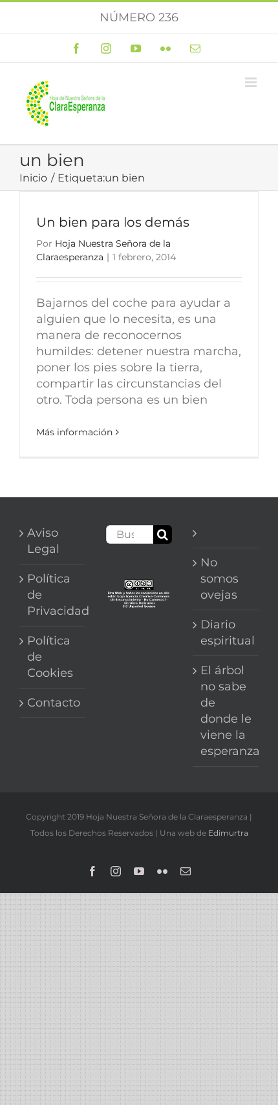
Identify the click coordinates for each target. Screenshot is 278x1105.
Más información (74, 432)
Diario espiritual (226, 632)
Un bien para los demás (112, 222)
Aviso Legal (43, 541)
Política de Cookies (50, 657)
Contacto (53, 703)
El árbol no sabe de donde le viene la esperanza (226, 710)
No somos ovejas (219, 578)
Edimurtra (228, 833)
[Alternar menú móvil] (252, 82)
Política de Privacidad (53, 595)
